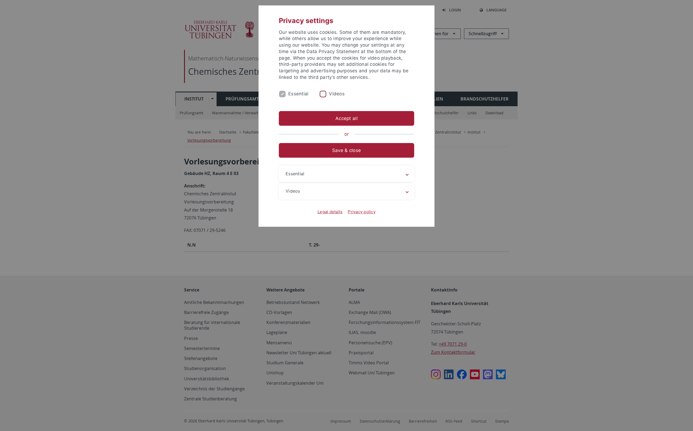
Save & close (346, 150)
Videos (337, 93)
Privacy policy (361, 211)
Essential (298, 93)
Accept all (346, 118)
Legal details (330, 211)
